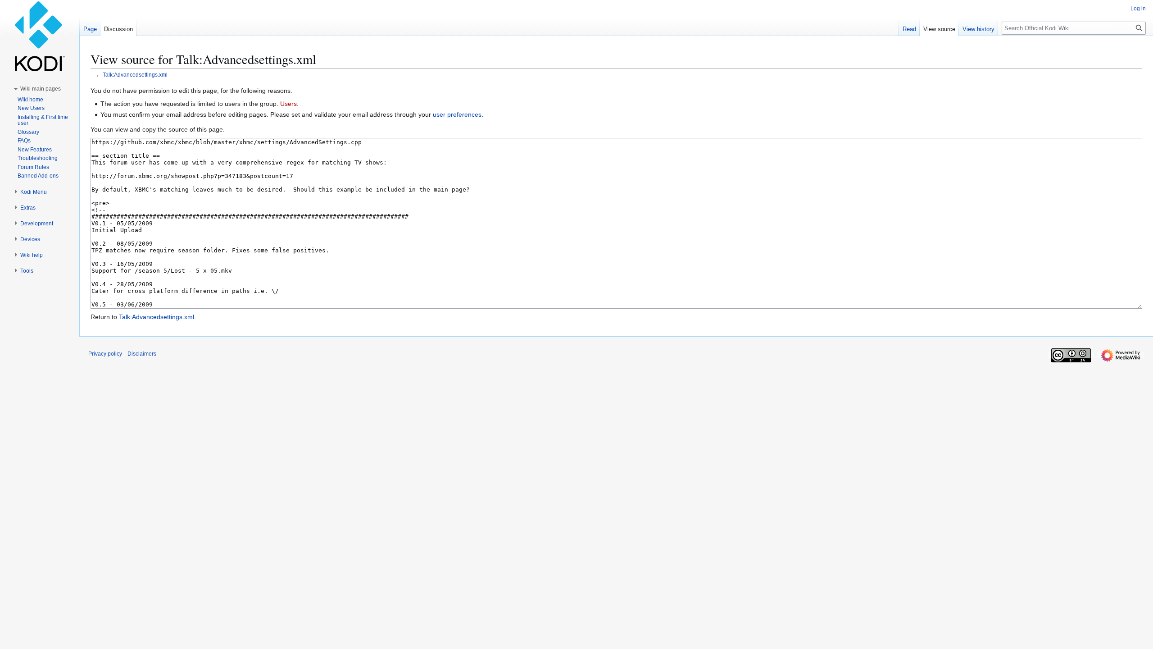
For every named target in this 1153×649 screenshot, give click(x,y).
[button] (40, 89)
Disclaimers (141, 354)
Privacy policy (105, 354)
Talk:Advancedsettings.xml (135, 75)
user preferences (457, 114)
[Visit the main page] (40, 36)
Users (288, 103)
